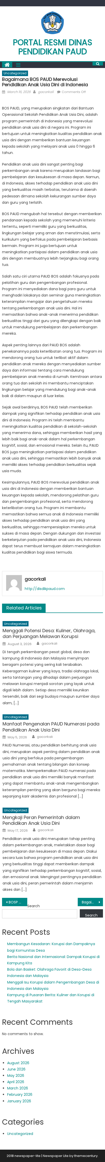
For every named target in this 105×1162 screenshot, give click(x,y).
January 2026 (19, 1101)
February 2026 (19, 1094)
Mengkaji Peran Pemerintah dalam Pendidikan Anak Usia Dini (41, 820)
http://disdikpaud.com (45, 588)
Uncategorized (15, 73)
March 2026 (17, 1088)
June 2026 (16, 1069)
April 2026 (15, 1081)
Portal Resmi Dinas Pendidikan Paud (52, 47)
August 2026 (18, 1062)
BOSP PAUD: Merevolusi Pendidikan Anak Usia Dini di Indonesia (18, 902)
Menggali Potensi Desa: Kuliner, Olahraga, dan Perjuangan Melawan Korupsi (49, 634)
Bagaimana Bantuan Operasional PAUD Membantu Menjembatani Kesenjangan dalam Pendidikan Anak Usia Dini (92, 902)
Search (33, 905)
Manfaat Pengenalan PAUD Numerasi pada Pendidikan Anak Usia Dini (51, 727)
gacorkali (46, 91)
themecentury (86, 1155)
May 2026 (15, 1075)
